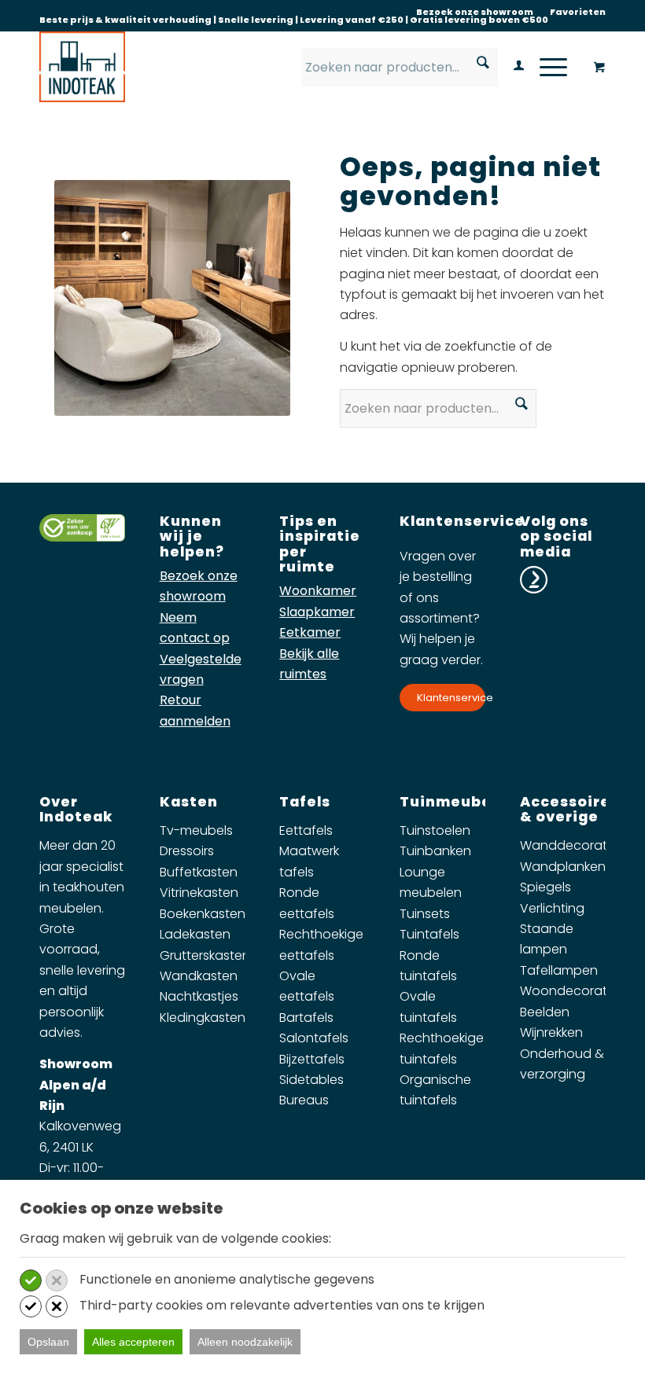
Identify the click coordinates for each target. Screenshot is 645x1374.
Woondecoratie (568, 991)
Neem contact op (195, 627)
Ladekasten (195, 934)
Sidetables (311, 1080)
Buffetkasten (199, 872)
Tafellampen (559, 970)
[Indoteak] (82, 66)
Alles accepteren (133, 1341)
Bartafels (306, 1017)
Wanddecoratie (568, 845)
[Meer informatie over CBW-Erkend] (82, 537)
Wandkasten (199, 976)
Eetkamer (310, 632)
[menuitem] (475, 12)
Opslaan (48, 1341)
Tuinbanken (435, 851)
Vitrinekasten (199, 893)
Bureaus (304, 1100)
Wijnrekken (551, 1032)
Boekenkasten (202, 914)
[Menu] (545, 66)
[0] (599, 68)
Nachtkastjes (199, 996)
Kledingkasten (202, 1017)
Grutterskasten (205, 955)
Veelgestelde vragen (200, 669)
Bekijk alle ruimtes (309, 664)
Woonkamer (317, 591)
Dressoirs (187, 851)
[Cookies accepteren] (31, 1280)
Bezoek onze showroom (474, 12)
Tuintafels (429, 934)
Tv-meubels (196, 830)
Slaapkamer (317, 612)
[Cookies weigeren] (57, 1280)
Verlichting (552, 908)
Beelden (544, 1012)
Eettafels (306, 830)
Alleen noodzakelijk (245, 1341)
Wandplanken (563, 867)
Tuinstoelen (435, 830)
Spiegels (545, 887)
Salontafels (313, 1038)
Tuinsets (425, 914)
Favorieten (578, 12)
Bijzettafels (312, 1059)
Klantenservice (451, 697)
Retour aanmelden (195, 710)
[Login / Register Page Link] (511, 66)
